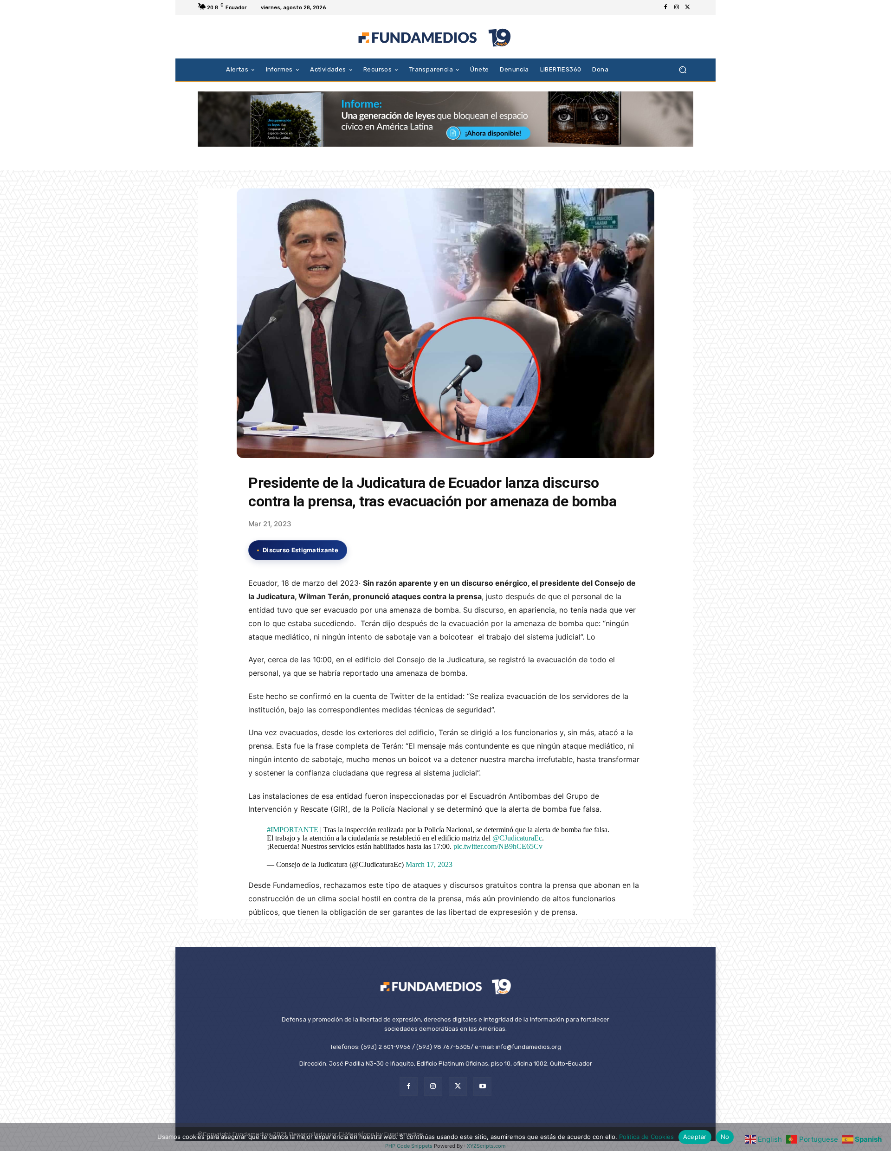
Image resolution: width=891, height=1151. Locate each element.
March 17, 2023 (429, 864)
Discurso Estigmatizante (300, 550)
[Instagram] (676, 7)
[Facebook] (665, 7)
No (725, 1136)
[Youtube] (482, 1086)
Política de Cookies (646, 1136)
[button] (682, 69)
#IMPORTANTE (292, 830)
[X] (687, 7)
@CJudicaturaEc (517, 838)
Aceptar (695, 1136)
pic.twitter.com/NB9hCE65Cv (497, 846)
